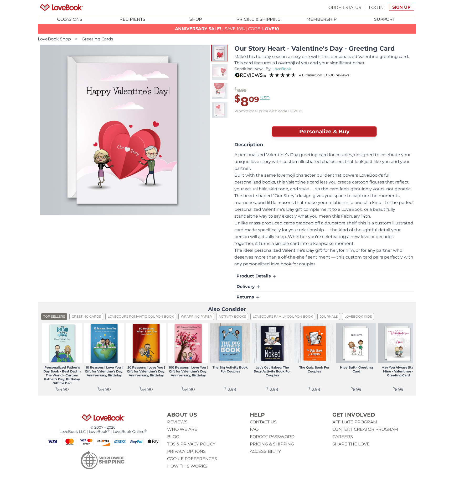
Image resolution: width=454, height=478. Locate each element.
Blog (173, 436)
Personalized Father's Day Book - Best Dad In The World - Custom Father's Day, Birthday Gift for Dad (62, 375)
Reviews (177, 421)
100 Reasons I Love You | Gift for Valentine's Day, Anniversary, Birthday (188, 371)
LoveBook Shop (54, 38)
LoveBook (281, 68)
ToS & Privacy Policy (191, 444)
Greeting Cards (97, 38)
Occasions (69, 19)
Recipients (132, 19)
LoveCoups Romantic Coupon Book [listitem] (141, 316)
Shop (195, 19)
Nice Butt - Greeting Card (356, 369)
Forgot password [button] (272, 436)
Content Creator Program (365, 429)
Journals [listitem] (329, 316)
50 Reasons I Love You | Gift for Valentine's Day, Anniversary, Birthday (146, 371)
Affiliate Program (354, 421)
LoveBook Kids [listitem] (358, 316)
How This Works (187, 466)
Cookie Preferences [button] (192, 458)
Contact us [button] (263, 421)
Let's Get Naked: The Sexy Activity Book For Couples (272, 371)
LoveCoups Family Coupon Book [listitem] (283, 316)
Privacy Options (186, 451)
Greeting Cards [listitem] (86, 316)
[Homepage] (61, 7)
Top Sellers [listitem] (54, 316)
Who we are (182, 429)
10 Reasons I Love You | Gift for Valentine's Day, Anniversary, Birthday (104, 371)
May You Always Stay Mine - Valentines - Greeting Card (398, 371)
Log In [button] (376, 7)
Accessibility (265, 451)
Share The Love (351, 444)
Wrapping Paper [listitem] (196, 316)
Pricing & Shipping (258, 19)
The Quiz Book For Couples (314, 369)
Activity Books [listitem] (232, 316)
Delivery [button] (246, 286)
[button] (219, 53)
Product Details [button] (254, 276)
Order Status (344, 7)
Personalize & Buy (324, 131)
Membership (321, 19)
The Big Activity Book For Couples (230, 369)
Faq (254, 429)
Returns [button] (245, 297)
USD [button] (265, 97)
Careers (342, 436)
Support (384, 19)
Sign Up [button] (401, 7)
